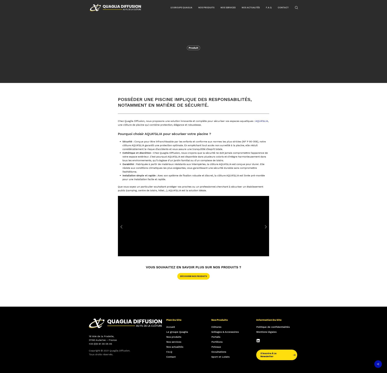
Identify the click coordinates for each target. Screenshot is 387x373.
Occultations (218, 351)
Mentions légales (266, 331)
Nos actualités (174, 346)
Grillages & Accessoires (225, 331)
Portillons (217, 341)
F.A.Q (169, 351)
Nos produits (173, 336)
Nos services (173, 341)
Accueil (170, 326)
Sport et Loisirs (220, 356)
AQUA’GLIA (261, 121)
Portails (215, 336)
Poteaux (216, 346)
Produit (193, 48)
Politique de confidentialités (273, 326)
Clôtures (216, 326)
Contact (171, 356)
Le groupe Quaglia (177, 331)
